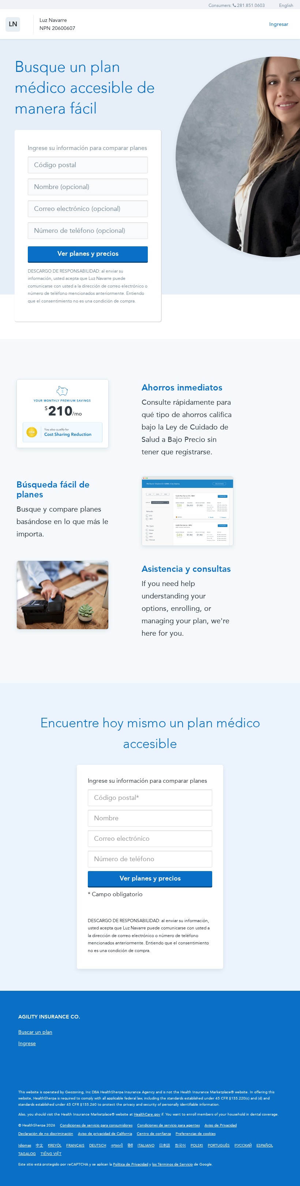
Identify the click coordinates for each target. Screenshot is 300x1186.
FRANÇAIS (75, 1145)
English (286, 5)
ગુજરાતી (117, 1145)
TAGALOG (27, 1154)
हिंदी (130, 1145)
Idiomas (24, 1145)
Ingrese (27, 1043)
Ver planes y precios (88, 254)
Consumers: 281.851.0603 (237, 5)
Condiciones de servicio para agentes (168, 1125)
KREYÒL (54, 1145)
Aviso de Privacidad (221, 1125)
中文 (39, 1145)
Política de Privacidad (130, 1164)
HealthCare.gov (147, 1114)
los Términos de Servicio (172, 1164)
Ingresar (278, 24)
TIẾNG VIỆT (51, 1154)
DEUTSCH (97, 1145)
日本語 (164, 1145)
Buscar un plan (35, 1032)
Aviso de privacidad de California (105, 1134)
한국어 (180, 1145)
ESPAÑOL (264, 1145)
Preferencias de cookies (195, 1134)
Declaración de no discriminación (45, 1134)
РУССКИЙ (243, 1145)
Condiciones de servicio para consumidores (96, 1125)
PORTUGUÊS (219, 1145)
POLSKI (197, 1145)
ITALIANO (146, 1145)
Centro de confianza (154, 1134)
